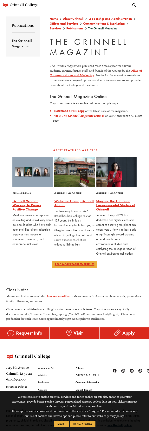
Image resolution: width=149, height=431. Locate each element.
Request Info (29, 333)
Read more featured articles (74, 264)
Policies (79, 368)
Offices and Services (64, 23)
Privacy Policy (82, 424)
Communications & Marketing (104, 23)
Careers (42, 390)
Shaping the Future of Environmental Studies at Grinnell (115, 205)
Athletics (42, 375)
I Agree (61, 424)
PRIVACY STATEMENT (87, 375)
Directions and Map (16, 386)
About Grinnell (73, 19)
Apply (128, 333)
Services (55, 28)
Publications (23, 25)
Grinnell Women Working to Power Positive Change (26, 205)
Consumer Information (87, 382)
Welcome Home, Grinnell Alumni (74, 203)
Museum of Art (46, 368)
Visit (78, 333)
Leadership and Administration (110, 19)
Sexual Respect (83, 390)
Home (54, 19)
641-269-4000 (16, 379)
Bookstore (43, 382)
